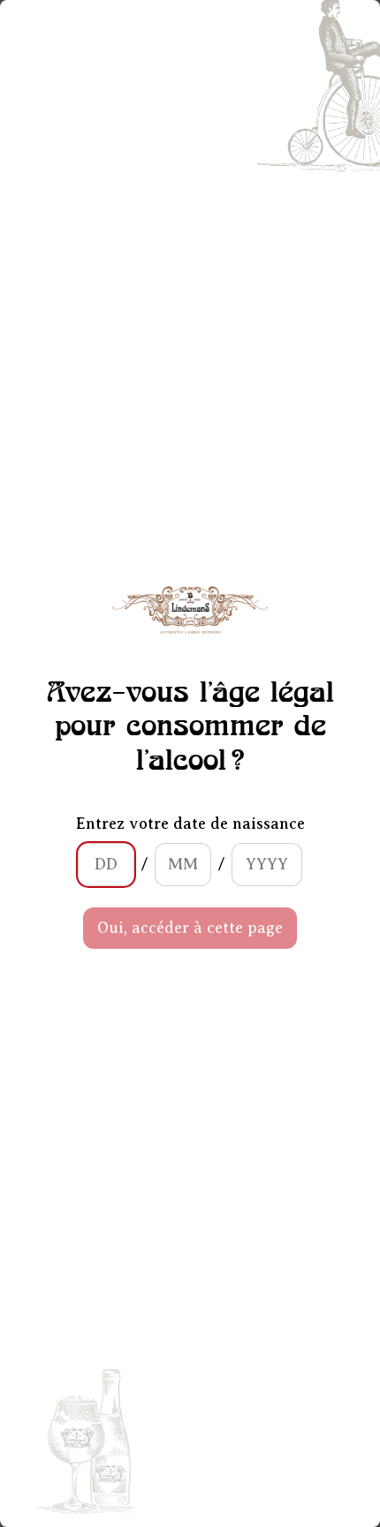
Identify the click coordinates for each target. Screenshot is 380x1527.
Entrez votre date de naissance (190, 823)
